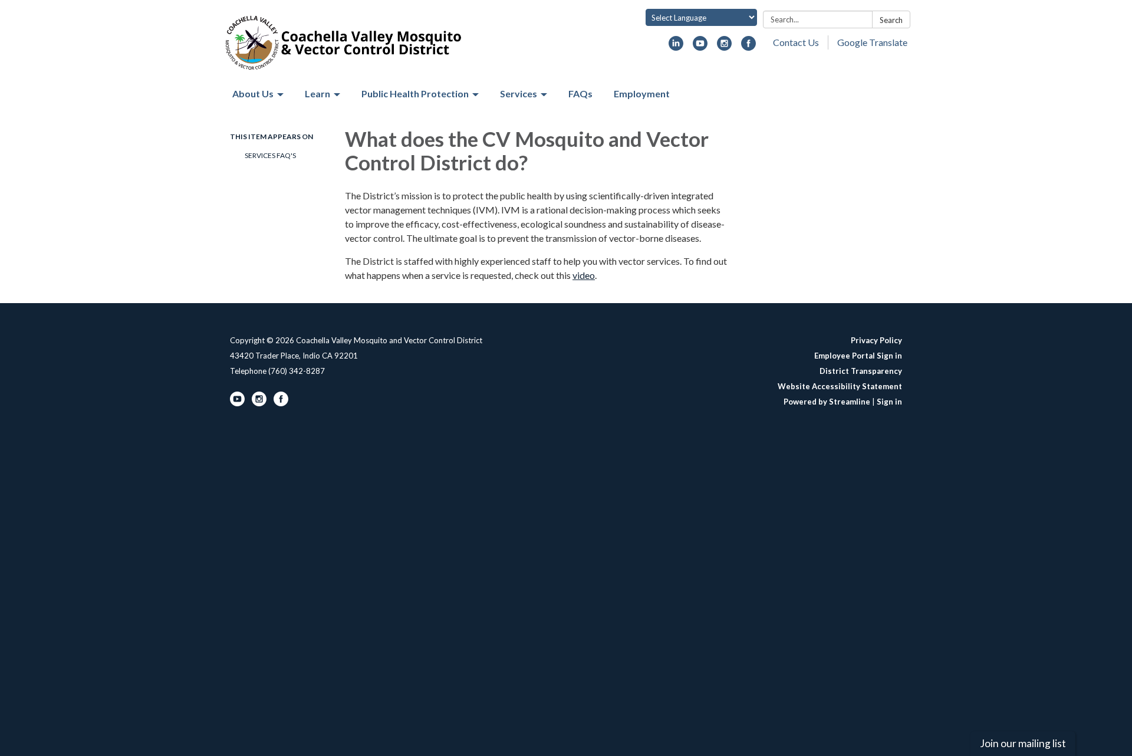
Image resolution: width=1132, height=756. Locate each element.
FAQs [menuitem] (580, 93)
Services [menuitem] (518, 93)
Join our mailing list (1023, 743)
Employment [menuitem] (642, 93)
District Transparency (861, 371)
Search (891, 20)
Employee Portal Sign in (858, 355)
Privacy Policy (876, 340)
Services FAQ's (270, 155)
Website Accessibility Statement (840, 386)
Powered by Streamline (827, 401)
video (583, 275)
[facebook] (748, 46)
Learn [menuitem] (317, 93)
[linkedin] (676, 46)
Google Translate (872, 42)
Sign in (889, 401)
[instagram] (724, 46)
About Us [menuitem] (253, 93)
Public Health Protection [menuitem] (415, 93)
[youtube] (700, 46)
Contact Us (796, 42)
